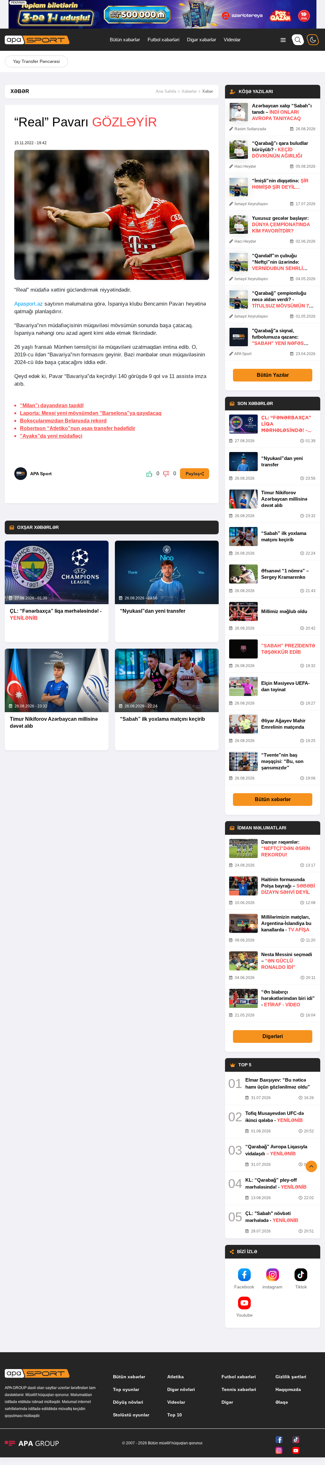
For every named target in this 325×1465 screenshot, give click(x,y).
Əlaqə (281, 1402)
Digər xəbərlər (201, 39)
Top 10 (174, 1414)
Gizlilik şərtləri (290, 1376)
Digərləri (272, 1036)
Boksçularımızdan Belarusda (63, 420)
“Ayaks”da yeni (51, 436)
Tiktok (301, 1286)
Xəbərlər (189, 91)
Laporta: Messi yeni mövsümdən (91, 413)
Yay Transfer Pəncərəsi (36, 61)
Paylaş (193, 473)
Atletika (175, 1376)
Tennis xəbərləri (239, 1389)
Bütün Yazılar (273, 375)
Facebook (244, 1286)
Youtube (244, 1315)
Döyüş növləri (128, 1402)
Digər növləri (181, 1389)
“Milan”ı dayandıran (51, 405)
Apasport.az (28, 304)
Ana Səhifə (166, 91)
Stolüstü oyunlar (131, 1414)
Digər (227, 1402)
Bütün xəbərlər (125, 39)
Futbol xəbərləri (163, 39)
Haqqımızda (288, 1389)
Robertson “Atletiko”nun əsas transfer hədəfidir (77, 428)
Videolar (232, 39)
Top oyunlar (126, 1389)
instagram (272, 1286)
